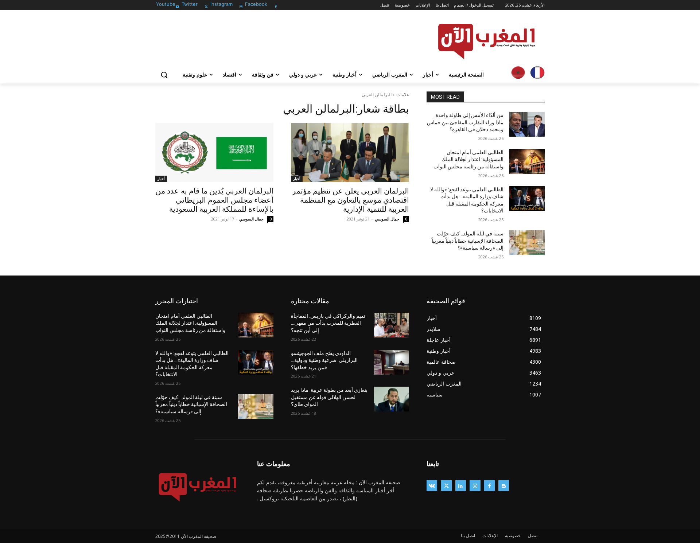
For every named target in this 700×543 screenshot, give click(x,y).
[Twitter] (206, 5)
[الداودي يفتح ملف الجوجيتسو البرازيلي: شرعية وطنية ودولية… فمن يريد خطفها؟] (391, 362)
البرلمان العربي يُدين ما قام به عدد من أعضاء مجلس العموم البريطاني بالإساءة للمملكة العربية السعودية (214, 200)
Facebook (256, 4)
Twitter (190, 4)
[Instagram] (241, 5)
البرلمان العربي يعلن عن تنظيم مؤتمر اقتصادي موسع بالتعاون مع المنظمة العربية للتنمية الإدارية (350, 200)
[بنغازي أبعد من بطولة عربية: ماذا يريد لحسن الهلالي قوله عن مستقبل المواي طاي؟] (391, 399)
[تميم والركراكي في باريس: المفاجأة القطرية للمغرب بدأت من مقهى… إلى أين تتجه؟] (391, 325)
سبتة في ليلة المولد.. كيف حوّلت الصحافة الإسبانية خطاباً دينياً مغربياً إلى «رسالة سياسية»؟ (467, 241)
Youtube (165, 4)
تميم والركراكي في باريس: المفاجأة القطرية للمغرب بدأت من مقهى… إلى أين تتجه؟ (328, 323)
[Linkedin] (460, 485)
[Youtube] (177, 5)
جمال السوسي (387, 219)
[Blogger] (503, 485)
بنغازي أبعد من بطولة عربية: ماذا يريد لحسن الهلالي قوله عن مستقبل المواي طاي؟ (329, 397)
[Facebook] (276, 5)
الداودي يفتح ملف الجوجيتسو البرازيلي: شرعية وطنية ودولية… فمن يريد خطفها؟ (324, 360)
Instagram (221, 4)
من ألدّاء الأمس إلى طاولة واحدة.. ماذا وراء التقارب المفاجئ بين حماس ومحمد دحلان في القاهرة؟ (465, 122)
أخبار (296, 178)
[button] (164, 74)
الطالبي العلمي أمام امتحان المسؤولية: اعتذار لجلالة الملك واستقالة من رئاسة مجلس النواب (468, 159)
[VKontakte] (432, 485)
